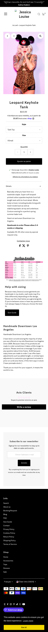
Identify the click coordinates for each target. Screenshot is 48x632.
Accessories (8, 561)
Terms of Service (10, 544)
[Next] (42, 3)
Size (24, 135)
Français (7, 582)
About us (6, 507)
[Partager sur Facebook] (20, 246)
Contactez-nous (23, 241)
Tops (5, 564)
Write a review (24, 407)
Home (5, 557)
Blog (5, 514)
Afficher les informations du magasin (25, 177)
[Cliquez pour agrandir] (40, 36)
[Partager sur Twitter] (24, 246)
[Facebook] (8, 604)
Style (24, 124)
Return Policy (8, 537)
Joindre (24, 463)
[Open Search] (39, 14)
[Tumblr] (20, 604)
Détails (9, 186)
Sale (5, 572)
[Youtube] (24, 604)
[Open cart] (43, 14)
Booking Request (10, 510)
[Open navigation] (5, 14)
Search (6, 503)
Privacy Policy (8, 529)
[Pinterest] (14, 604)
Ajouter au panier (24, 161)
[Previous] (6, 3)
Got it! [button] (24, 627)
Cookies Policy (9, 533)
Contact (6, 525)
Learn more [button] (28, 621)
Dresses (6, 568)
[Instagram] (10, 604)
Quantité (24, 147)
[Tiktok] (17, 604)
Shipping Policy (9, 540)
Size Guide (12, 312)
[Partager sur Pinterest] (28, 246)
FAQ (5, 518)
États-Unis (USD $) (26, 582)
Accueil (15, 25)
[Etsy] (4, 604)
